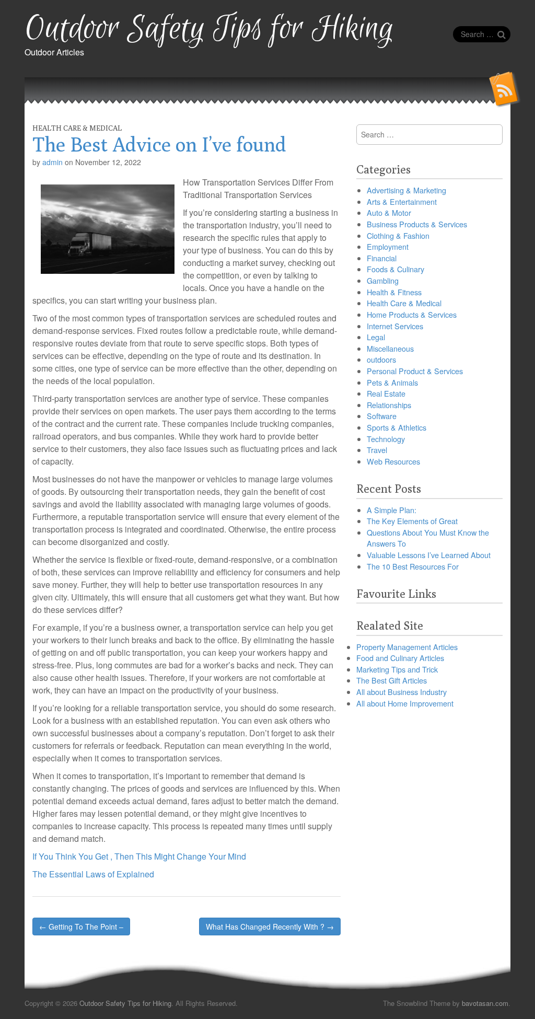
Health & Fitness (394, 291)
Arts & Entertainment (402, 201)
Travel (377, 449)
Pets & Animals (392, 382)
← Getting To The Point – (81, 926)
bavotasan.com (485, 1003)
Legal (376, 336)
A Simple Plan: (391, 509)
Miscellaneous (390, 348)
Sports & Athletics (396, 427)
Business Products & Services (417, 223)
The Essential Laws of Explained (93, 874)
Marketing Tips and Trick (397, 669)
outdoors (381, 359)
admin (52, 162)
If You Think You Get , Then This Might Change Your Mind (139, 856)
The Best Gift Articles (391, 680)
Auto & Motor (389, 212)
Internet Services (395, 325)
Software (382, 415)
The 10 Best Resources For (413, 566)
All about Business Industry (401, 691)
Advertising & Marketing (406, 189)
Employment (388, 246)
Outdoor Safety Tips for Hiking (209, 29)
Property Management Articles (407, 646)
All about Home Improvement (404, 703)
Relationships (389, 404)
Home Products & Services (412, 314)
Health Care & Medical (77, 128)
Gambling (383, 280)
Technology (386, 438)
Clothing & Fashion (398, 235)
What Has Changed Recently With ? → (270, 926)
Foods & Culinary (395, 268)
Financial (382, 257)
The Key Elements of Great (412, 520)
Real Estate (386, 393)
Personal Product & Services (415, 370)
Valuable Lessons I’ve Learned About (429, 554)
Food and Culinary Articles (400, 657)
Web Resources (393, 461)
